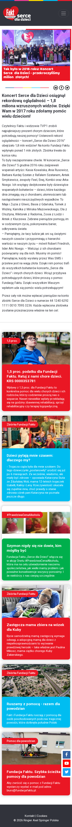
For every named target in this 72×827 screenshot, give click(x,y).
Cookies (42, 816)
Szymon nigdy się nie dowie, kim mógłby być (34, 548)
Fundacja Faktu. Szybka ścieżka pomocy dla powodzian (33, 774)
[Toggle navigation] (63, 13)
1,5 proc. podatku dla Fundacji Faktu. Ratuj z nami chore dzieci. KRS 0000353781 (34, 376)
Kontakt (30, 816)
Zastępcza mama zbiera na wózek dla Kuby (35, 627)
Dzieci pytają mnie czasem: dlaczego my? (30, 457)
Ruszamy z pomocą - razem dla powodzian (33, 706)
